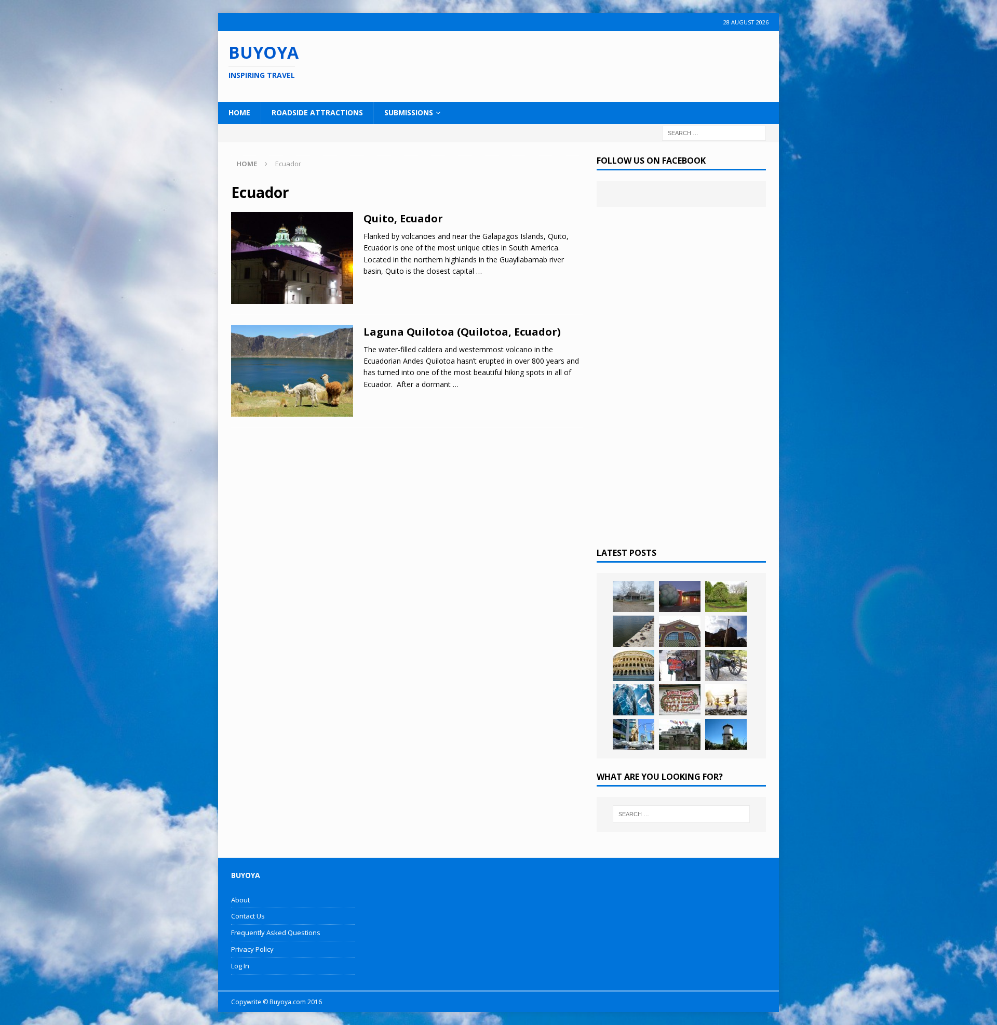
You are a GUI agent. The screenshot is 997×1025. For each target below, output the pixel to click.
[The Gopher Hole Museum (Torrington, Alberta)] (679, 699)
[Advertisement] (565, 65)
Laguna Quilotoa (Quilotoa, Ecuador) (462, 332)
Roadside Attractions (317, 112)
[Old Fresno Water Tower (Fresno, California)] (726, 734)
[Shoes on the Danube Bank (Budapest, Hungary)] (633, 631)
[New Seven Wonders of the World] (633, 665)
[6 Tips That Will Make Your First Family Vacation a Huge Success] (726, 699)
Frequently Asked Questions (275, 932)
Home (239, 112)
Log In (240, 965)
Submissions (408, 112)
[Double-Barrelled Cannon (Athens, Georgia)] (726, 665)
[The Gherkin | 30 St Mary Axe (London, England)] (633, 699)
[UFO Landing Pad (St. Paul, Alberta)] (679, 734)
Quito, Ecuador (403, 218)
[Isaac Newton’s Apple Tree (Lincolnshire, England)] (726, 596)
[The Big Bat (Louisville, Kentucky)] (726, 631)
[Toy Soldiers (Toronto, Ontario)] (633, 734)
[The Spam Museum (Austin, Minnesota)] (679, 631)
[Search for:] (714, 132)
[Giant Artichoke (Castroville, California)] (679, 596)
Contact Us (248, 916)
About (240, 899)
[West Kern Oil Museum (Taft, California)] (633, 596)
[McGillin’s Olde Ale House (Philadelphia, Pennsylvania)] (679, 665)
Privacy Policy (252, 949)
